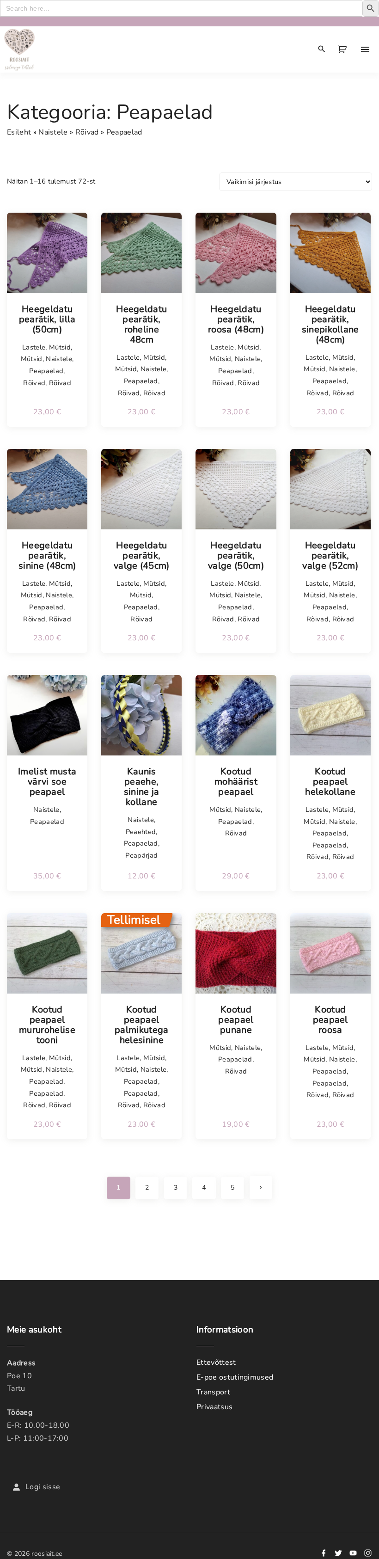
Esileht (19, 132)
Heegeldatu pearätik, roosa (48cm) (236, 319)
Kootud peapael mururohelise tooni (47, 1025)
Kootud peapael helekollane (330, 782)
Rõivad (87, 132)
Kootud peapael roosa (330, 1020)
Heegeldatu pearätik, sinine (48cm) (47, 555)
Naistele (53, 132)
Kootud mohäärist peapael (235, 782)
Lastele (33, 347)
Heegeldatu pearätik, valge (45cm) (142, 555)
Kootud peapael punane (235, 1020)
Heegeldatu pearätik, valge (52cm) (330, 555)
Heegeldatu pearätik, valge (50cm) (236, 555)
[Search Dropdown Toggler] (322, 49)
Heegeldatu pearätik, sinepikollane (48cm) (330, 324)
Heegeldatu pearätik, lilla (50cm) (47, 319)
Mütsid (60, 347)
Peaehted (141, 831)
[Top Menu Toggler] (365, 49)
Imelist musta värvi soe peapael (47, 782)
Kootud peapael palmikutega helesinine (142, 1025)
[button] (343, 49)
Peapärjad (141, 855)
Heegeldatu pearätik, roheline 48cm (141, 324)
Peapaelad (46, 370)
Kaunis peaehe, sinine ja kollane (141, 787)
